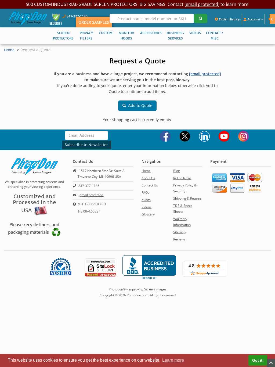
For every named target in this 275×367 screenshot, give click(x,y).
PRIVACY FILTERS (86, 36)
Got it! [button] (258, 360)
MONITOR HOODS (126, 36)
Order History (229, 19)
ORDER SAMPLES (93, 22)
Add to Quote (139, 105)
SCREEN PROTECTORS (63, 36)
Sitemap (179, 232)
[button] (267, 18)
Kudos (146, 199)
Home (9, 49)
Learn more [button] (173, 360)
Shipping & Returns (187, 198)
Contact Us (150, 185)
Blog (176, 170)
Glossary (148, 214)
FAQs (145, 192)
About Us (148, 178)
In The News (182, 178)
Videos (146, 207)
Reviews (179, 239)
